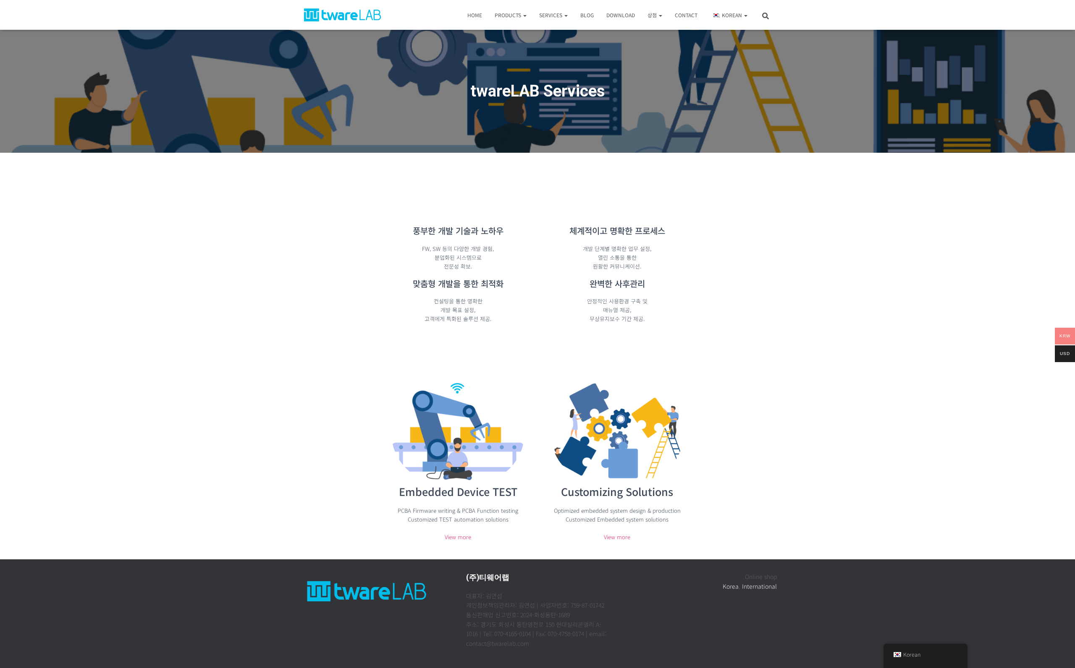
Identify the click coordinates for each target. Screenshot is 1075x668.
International (759, 586)
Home (474, 14)
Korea (731, 586)
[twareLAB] (342, 15)
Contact (686, 14)
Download (620, 14)
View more (458, 537)
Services (551, 14)
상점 (653, 14)
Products (508, 14)
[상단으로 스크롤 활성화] (1058, 651)
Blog (587, 14)
